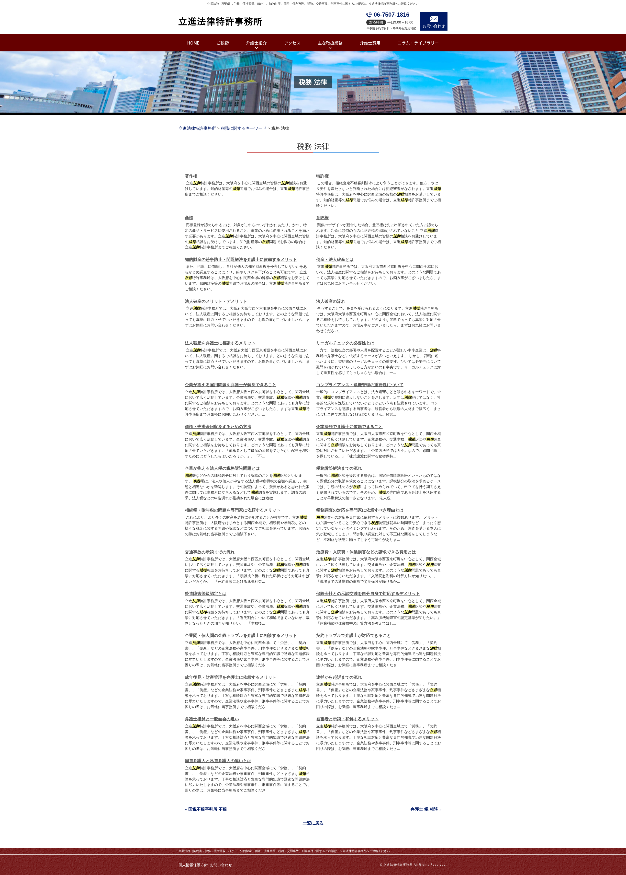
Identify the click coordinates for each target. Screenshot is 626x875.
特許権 (322, 176)
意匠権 (322, 217)
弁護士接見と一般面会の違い (212, 719)
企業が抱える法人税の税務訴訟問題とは (222, 468)
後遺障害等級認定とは (205, 593)
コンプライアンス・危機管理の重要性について (359, 385)
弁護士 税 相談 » (426, 809)
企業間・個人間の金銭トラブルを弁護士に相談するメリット (241, 635)
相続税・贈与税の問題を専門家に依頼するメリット (232, 510)
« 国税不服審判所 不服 (206, 809)
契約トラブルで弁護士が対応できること (353, 635)
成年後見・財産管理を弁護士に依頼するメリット (230, 677)
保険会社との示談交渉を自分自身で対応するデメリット (368, 593)
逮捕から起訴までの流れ (339, 677)
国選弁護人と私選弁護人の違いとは (218, 760)
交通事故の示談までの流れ (210, 552)
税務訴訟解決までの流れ (339, 468)
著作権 (191, 176)
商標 (189, 217)
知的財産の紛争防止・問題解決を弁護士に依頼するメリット (241, 259)
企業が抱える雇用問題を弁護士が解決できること (230, 385)
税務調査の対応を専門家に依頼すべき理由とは (359, 510)
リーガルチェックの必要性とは (345, 343)
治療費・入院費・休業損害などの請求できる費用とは (366, 552)
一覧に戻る (313, 823)
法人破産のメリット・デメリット (216, 301)
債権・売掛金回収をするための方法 (218, 426)
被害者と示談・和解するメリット (347, 719)
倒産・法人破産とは (335, 259)
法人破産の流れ (330, 301)
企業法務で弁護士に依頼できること (349, 426)
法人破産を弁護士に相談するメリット (220, 343)
